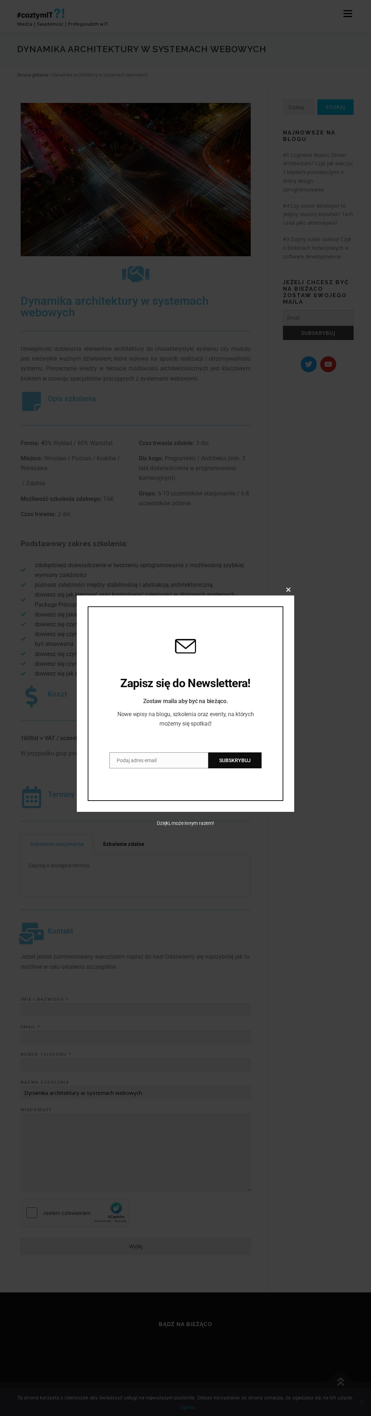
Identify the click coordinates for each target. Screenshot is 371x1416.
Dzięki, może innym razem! (185, 823)
